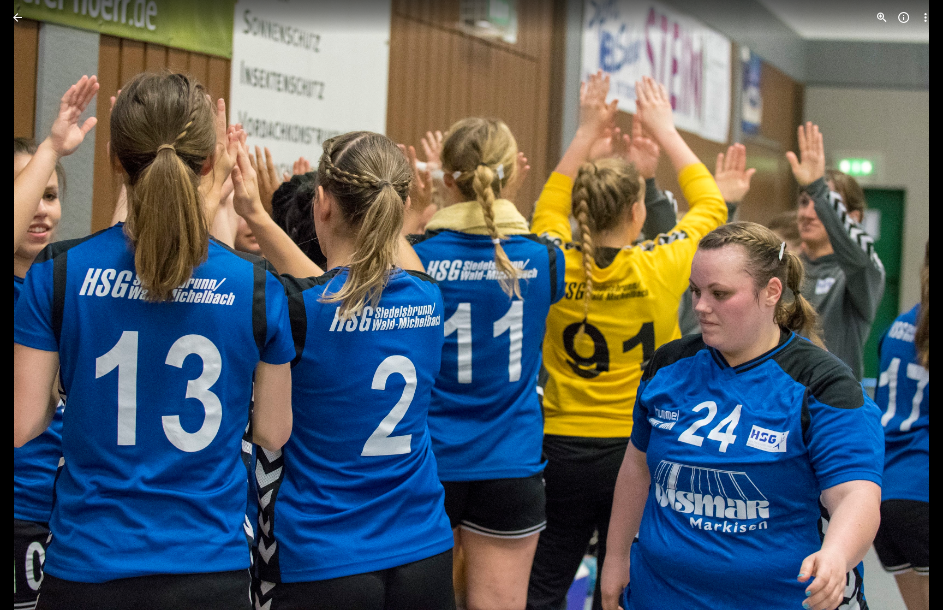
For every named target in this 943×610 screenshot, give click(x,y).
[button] (30, 305)
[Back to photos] (17, 17)
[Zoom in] (882, 17)
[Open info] (904, 17)
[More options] (925, 17)
